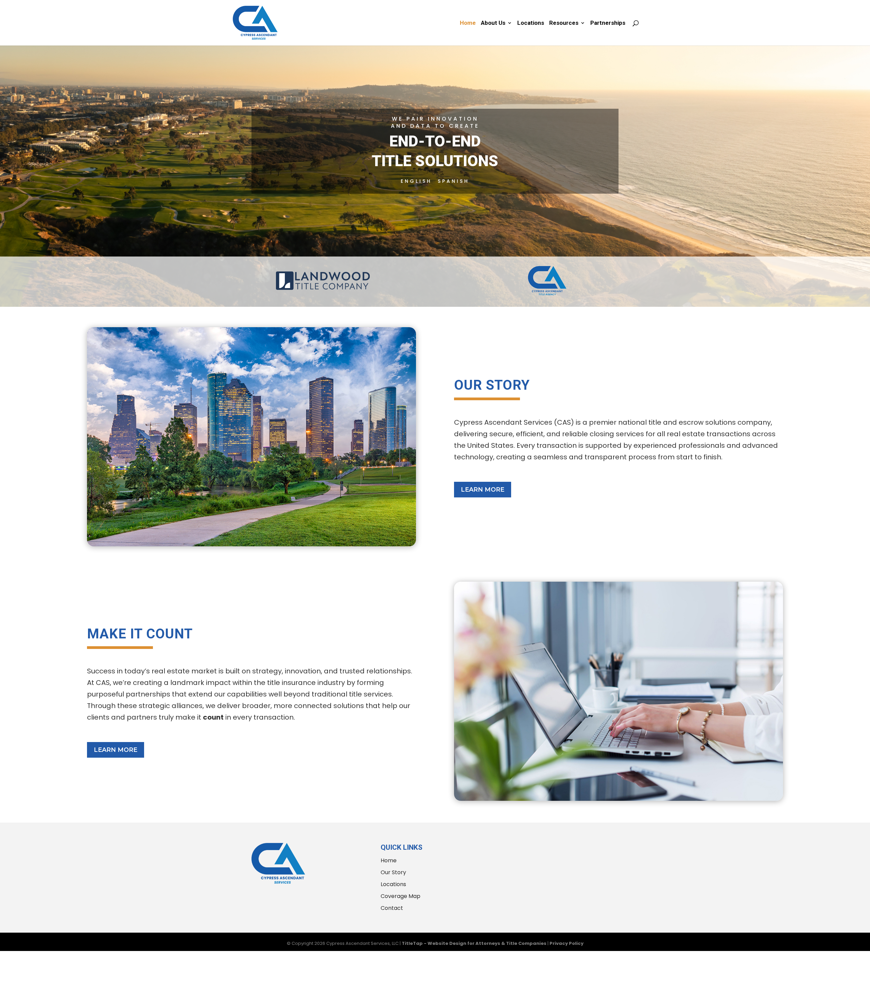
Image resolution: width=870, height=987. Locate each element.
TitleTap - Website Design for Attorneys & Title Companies (474, 943)
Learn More (482, 489)
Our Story (393, 872)
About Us (493, 23)
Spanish (453, 181)
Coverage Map (400, 896)
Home (468, 23)
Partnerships (607, 23)
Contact (392, 908)
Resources (563, 23)
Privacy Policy (567, 943)
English (416, 181)
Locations (530, 23)
